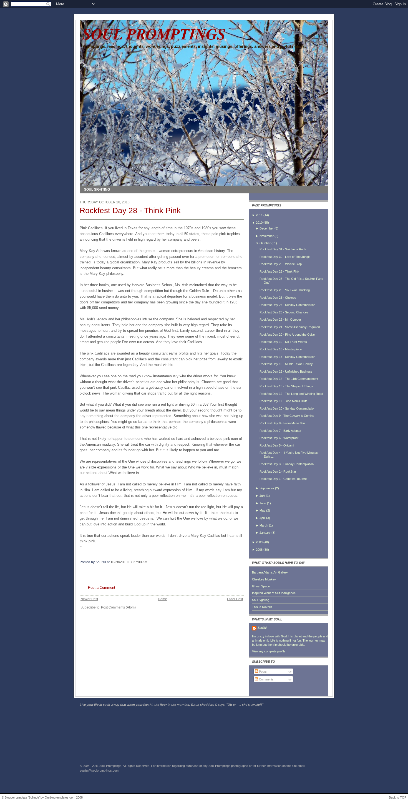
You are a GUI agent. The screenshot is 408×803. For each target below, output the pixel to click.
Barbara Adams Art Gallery (270, 572)
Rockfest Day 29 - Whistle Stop (281, 264)
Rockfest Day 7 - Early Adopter (280, 430)
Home (162, 599)
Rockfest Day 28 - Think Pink (130, 210)
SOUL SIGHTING (97, 189)
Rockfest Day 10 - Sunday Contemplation (287, 408)
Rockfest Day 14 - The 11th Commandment (289, 378)
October (265, 243)
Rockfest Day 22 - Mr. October (280, 319)
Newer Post (89, 599)
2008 (259, 549)
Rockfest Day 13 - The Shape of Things (286, 386)
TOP (403, 797)
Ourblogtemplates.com (60, 797)
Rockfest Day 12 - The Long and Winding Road (291, 393)
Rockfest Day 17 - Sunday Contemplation (287, 356)
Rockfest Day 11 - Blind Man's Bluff (283, 401)
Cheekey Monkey (264, 579)
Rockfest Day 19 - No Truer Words (283, 341)
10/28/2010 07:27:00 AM (128, 562)
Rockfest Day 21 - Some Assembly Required (290, 327)
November (267, 236)
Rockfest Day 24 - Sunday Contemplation (287, 304)
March (264, 525)
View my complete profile (268, 651)
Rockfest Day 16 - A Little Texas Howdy (286, 364)
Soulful (262, 627)
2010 (259, 222)
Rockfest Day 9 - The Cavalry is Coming (287, 415)
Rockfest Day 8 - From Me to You (282, 423)
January (265, 532)
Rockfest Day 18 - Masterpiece (281, 349)
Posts (262, 671)
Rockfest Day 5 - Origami (277, 445)
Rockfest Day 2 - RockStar (278, 471)
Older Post (235, 599)
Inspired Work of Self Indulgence (274, 593)
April (262, 518)
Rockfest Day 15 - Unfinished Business (286, 371)
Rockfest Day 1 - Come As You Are (283, 478)
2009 (259, 542)
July (262, 495)
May (262, 510)
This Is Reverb (262, 607)
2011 (259, 215)
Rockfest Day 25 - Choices (278, 297)
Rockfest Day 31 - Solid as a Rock (283, 249)
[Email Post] (148, 562)
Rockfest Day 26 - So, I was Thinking (285, 290)
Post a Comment (101, 587)
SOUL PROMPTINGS (154, 33)
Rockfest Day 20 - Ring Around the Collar (287, 334)
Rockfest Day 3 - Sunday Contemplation (287, 464)
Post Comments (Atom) (118, 607)
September (267, 488)
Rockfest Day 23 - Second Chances (284, 312)
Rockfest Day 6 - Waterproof (279, 438)
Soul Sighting (260, 600)
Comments (266, 679)
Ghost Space (261, 586)
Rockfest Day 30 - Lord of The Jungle (285, 256)
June (263, 503)
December (267, 228)
